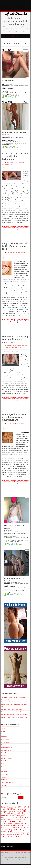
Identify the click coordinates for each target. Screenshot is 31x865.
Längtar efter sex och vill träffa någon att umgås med (15, 246)
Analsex (3, 728)
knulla (19, 809)
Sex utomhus (4, 774)
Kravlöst (16, 345)
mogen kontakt (18, 819)
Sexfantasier (20, 347)
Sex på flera (4, 771)
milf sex (21, 817)
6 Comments (15, 168)
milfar (3, 813)
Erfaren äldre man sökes (7, 734)
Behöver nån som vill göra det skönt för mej (12, 712)
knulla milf (23, 809)
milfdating (8, 817)
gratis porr (14, 807)
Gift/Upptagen (10, 423)
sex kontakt (16, 832)
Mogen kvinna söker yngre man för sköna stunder (14, 714)
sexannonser (19, 827)
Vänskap (10, 164)
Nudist (3, 763)
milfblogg (11, 813)
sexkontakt (7, 831)
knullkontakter (4, 811)
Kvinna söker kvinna (6, 747)
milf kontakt (15, 817)
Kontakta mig (10, 846)
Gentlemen (4, 736)
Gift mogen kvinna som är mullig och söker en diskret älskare (14, 417)
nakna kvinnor (18, 825)
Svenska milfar (11, 834)
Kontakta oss (13, 859)
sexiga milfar (24, 830)
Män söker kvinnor (6, 750)
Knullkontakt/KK (10, 252)
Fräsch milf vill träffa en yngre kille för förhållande (15, 156)
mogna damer (11, 821)
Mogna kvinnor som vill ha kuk (16, 823)
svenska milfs (19, 834)
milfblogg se (18, 815)
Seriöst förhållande (20, 162)
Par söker (3, 766)
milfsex (27, 817)
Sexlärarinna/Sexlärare (7, 782)
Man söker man (5, 753)
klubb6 (14, 809)
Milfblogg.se (9, 852)
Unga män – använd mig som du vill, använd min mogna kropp (15, 339)
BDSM (3, 731)
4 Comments (15, 351)
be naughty (5, 807)
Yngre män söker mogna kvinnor (10, 788)
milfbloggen (5, 815)
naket (10, 825)
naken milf (6, 825)
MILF (24, 811)
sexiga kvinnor (14, 829)
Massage (3, 755)
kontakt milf (18, 811)
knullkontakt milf (11, 811)
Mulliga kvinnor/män (6, 347)
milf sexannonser (5, 819)
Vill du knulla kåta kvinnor (15, 835)
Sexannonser (5, 164)
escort (10, 807)
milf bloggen (11, 815)
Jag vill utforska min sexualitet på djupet (11, 709)
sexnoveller (23, 832)
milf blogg (21, 813)
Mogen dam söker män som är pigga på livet (13, 702)
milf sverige (12, 819)
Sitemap (3, 846)
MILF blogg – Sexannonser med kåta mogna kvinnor (15, 21)
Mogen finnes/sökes (11, 162)
